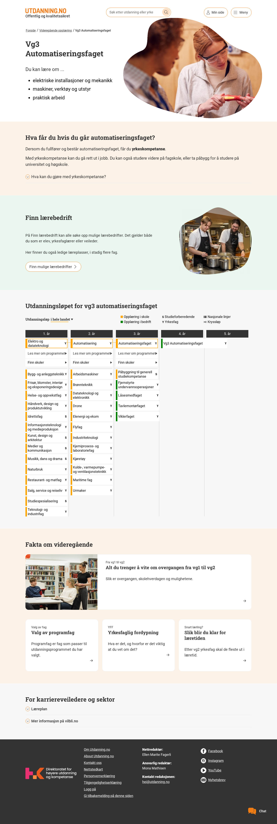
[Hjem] (45, 10)
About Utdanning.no (99, 756)
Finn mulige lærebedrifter (50, 266)
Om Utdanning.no (97, 749)
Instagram (216, 761)
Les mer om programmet (46, 353)
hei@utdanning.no (156, 782)
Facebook (215, 751)
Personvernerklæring (99, 776)
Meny (244, 12)
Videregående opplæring (55, 30)
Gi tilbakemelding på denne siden (108, 796)
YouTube (214, 770)
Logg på (90, 789)
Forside (31, 30)
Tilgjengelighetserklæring (103, 783)
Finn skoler (36, 362)
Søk (166, 12)
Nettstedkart (93, 769)
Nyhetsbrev (217, 780)
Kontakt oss (93, 763)
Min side (218, 12)
